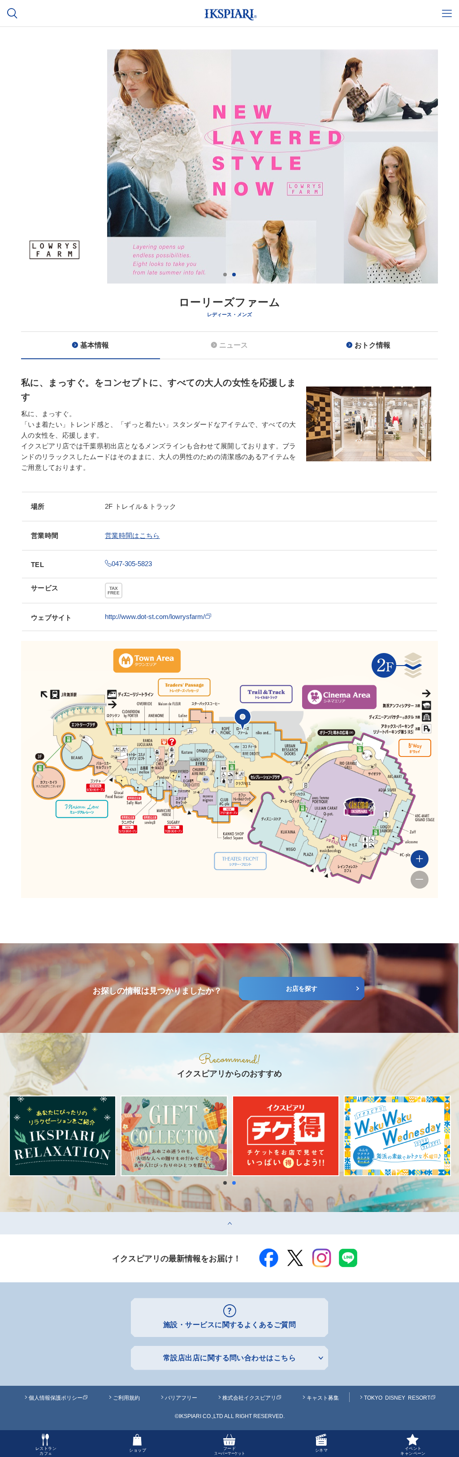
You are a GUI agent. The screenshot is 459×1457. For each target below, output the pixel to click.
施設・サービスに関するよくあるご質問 (229, 1324)
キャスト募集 (323, 1397)
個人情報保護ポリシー (55, 1397)
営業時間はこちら (132, 535)
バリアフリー (181, 1397)
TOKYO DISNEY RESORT (397, 1397)
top (4, 1215)
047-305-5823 (132, 563)
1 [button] (225, 274)
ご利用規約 (126, 1397)
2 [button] (234, 274)
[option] (229, 225)
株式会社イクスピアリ (249, 1397)
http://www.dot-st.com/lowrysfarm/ (155, 616)
